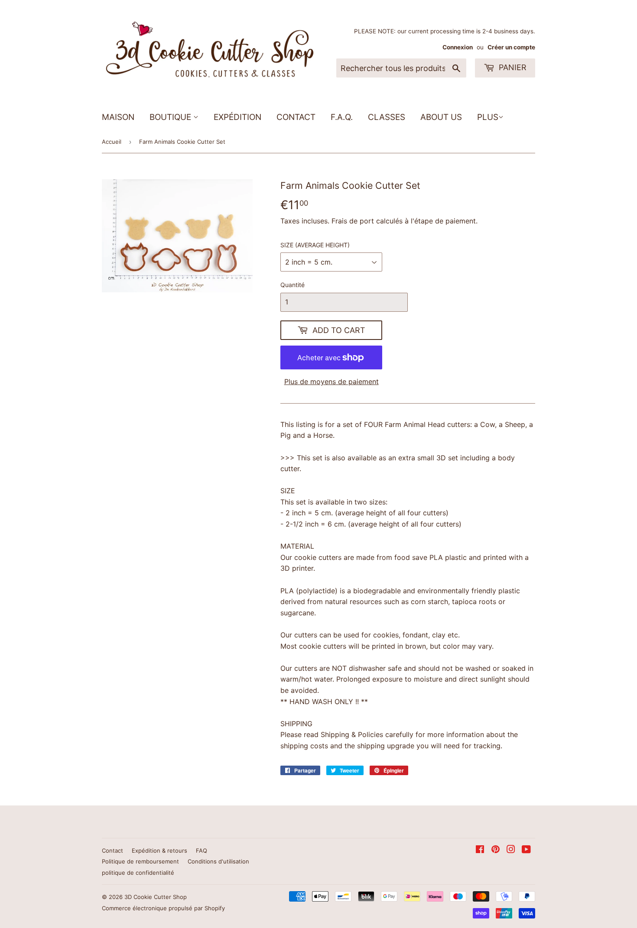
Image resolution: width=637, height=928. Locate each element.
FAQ (201, 850)
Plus (487, 117)
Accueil (111, 141)
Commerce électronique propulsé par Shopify (163, 908)
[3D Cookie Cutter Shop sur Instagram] (511, 850)
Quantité (292, 284)
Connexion (457, 47)
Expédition (237, 117)
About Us (441, 117)
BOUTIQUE (171, 117)
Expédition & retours (159, 850)
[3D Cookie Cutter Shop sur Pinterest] (495, 850)
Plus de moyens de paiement (331, 381)
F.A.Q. (342, 117)
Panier (511, 67)
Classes (386, 117)
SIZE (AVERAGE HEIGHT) (315, 245)
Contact (295, 117)
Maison (118, 117)
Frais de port (353, 221)
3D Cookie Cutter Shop (155, 896)
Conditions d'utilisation (218, 861)
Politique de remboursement (140, 861)
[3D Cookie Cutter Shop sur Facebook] (479, 850)
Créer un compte (511, 47)
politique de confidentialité (138, 872)
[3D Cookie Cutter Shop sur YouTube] (526, 850)
